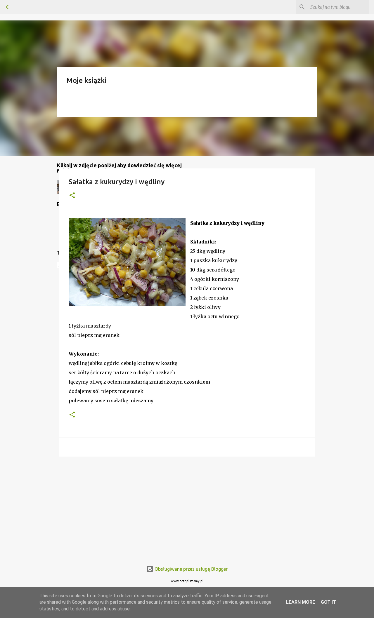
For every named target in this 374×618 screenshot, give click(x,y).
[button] (72, 196)
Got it (328, 602)
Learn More (300, 602)
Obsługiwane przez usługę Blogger (190, 569)
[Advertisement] (187, 506)
